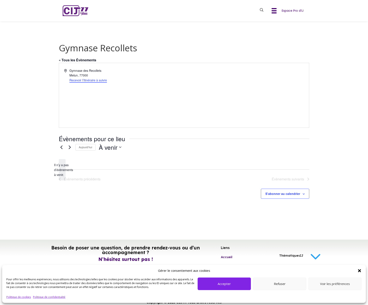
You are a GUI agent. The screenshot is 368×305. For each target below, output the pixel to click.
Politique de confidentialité (49, 297)
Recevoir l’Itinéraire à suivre (88, 80)
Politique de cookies (18, 297)
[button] (359, 271)
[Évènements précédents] (61, 147)
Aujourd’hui (85, 147)
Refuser (280, 284)
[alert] (62, 169)
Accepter (224, 284)
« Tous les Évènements (77, 60)
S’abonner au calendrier (282, 193)
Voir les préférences (335, 284)
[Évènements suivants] (69, 147)
